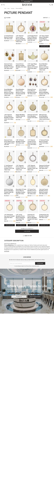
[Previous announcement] (2, 1)
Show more (6, 251)
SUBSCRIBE (40, 263)
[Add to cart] (13, 32)
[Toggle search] (4, 5)
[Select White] (30, 32)
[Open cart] (52, 5)
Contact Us (19, 296)
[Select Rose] (31, 32)
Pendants (12, 8)
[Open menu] (2, 5)
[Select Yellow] (28, 32)
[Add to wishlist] (13, 22)
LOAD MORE (27, 231)
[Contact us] (50, 5)
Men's (9, 8)
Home (5, 8)
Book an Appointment (35, 296)
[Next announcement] (52, 1)
